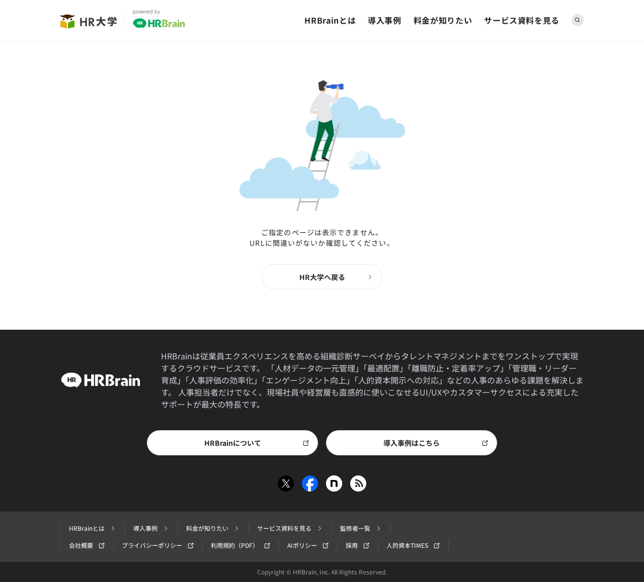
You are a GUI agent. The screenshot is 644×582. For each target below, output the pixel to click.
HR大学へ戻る (322, 277)
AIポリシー (302, 545)
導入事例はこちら (411, 443)
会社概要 (81, 545)
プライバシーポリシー (152, 545)
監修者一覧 (355, 528)
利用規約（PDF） (235, 545)
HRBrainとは (330, 20)
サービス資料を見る (521, 20)
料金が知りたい (443, 20)
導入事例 (384, 20)
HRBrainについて (232, 443)
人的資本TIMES (407, 545)
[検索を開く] (578, 20)
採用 (352, 545)
